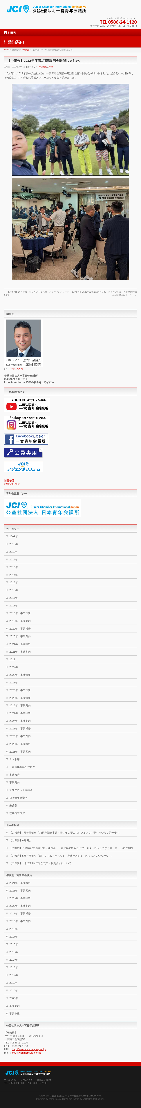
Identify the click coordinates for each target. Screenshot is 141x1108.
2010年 (13, 544)
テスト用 (14, 759)
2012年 (13, 559)
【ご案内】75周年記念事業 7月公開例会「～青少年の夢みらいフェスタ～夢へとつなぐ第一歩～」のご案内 (71, 848)
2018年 (13, 605)
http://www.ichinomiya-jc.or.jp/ (29, 1049)
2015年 (13, 582)
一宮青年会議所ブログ (22, 767)
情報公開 (9, 480)
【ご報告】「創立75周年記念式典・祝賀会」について (40, 863)
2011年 (13, 551)
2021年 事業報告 (20, 644)
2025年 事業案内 (20, 736)
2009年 (13, 536)
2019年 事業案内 (20, 620)
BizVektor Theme (70, 1099)
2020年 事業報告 (20, 628)
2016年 (13, 590)
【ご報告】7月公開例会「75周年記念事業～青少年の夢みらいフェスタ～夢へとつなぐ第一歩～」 (65, 832)
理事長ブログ (17, 813)
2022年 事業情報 (20, 674)
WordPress (54, 1099)
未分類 (13, 805)
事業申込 (14, 1013)
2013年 (13, 567)
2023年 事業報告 (20, 690)
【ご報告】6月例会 (20, 840)
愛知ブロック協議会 (20, 790)
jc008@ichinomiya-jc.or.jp (26, 1052)
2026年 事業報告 (20, 743)
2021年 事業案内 (20, 651)
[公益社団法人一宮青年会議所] (46, 10)
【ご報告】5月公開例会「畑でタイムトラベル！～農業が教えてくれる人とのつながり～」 (61, 855)
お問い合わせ (12, 483)
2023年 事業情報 (20, 697)
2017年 (13, 597)
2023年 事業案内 (20, 705)
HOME (7, 50)
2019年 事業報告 (20, 613)
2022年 (13, 667)
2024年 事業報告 (20, 713)
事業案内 (14, 782)
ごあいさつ (16, 368)
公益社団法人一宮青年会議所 (66, 1095)
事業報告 (26, 50)
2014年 (13, 574)
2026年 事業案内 (20, 751)
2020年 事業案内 (20, 636)
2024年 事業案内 (20, 720)
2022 (50, 67)
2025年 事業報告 (20, 728)
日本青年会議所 (18, 797)
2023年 (13, 682)
